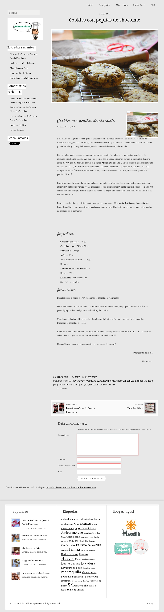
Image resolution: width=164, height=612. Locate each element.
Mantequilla (65, 250)
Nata (72, 580)
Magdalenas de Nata (19, 67)
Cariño (70, 540)
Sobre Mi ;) (139, 5)
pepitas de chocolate (82, 581)
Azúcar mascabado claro (71, 259)
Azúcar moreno (72, 532)
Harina (63, 273)
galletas (63, 550)
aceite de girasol (87, 519)
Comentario (63, 434)
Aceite (76, 519)
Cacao (63, 536)
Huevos (67, 558)
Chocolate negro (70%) (71, 246)
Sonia (62, 126)
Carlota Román (17, 98)
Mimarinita (107, 162)
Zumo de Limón (75, 589)
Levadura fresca (89, 568)
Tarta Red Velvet (135, 408)
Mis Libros (122, 5)
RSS (153, 5)
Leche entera (75, 563)
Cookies (22, 124)
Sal (62, 282)
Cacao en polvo (73, 536)
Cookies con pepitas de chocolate (104, 20)
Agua (76, 523)
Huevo (63, 264)
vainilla (83, 585)
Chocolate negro (90, 541)
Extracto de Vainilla (88, 545)
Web (60, 471)
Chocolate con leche (69, 241)
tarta (76, 585)
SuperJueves (37, 603)
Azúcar (63, 255)
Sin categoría (91, 377)
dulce (72, 545)
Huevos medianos (82, 559)
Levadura (88, 563)
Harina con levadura (88, 550)
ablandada (67, 519)
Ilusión (92, 559)
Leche (65, 563)
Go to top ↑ (150, 603)
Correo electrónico (66, 465)
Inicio (90, 5)
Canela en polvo (87, 536)
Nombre (61, 459)
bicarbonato (65, 277)
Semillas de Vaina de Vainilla (73, 268)
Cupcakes (65, 545)
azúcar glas (71, 528)
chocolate (79, 540)
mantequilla (78, 385)
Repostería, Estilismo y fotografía (130, 203)
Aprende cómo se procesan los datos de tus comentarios (71, 487)
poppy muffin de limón (20, 72)
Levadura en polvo (71, 567)
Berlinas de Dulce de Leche (22, 63)
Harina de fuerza (69, 554)
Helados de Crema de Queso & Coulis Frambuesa (24, 56)
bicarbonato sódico (92, 532)
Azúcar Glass (87, 528)
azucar (73, 381)
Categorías (104, 5)
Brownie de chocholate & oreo (24, 77)
